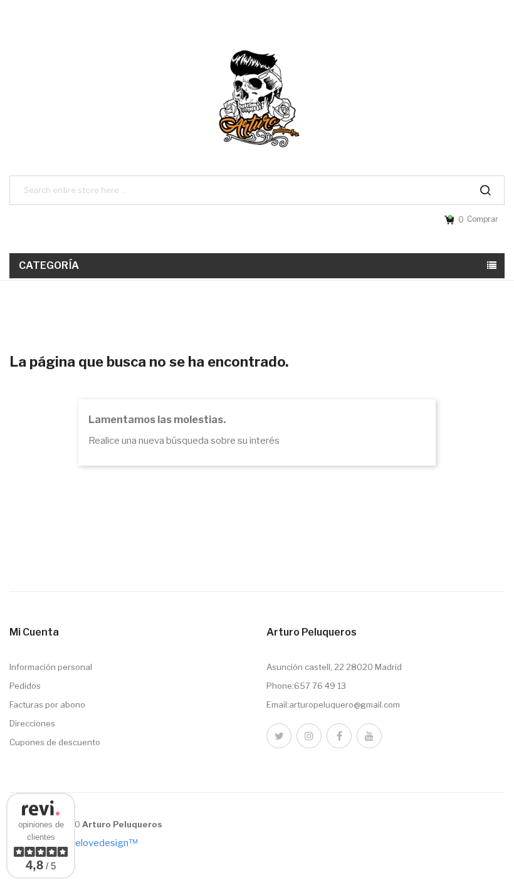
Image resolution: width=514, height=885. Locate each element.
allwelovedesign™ (98, 843)
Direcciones (32, 723)
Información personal (50, 667)
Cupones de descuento (54, 742)
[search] (485, 190)
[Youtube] (369, 735)
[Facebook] (339, 735)
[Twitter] (278, 735)
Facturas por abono (47, 704)
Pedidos (25, 686)
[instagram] (309, 735)
